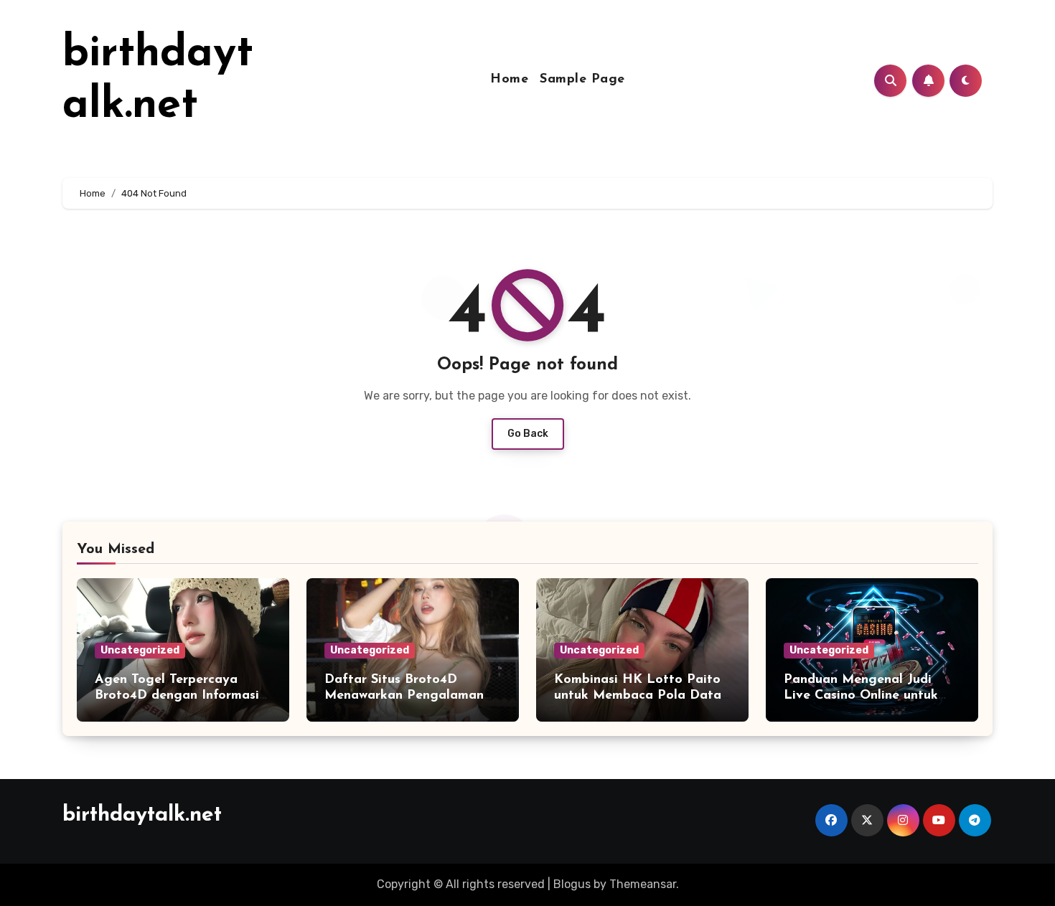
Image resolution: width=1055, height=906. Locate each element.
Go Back (527, 434)
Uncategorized (139, 650)
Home (509, 79)
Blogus (572, 884)
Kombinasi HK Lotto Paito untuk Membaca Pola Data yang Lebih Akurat (637, 695)
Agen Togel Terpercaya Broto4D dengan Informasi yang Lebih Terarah (177, 695)
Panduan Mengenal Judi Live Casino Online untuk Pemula (861, 695)
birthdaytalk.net (142, 815)
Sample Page (582, 79)
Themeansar (642, 884)
